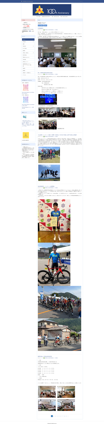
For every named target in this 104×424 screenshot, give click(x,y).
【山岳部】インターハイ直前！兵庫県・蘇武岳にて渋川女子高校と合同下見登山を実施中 (57, 135)
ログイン (81, 1)
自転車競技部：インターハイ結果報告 (46, 186)
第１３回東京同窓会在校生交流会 (45, 72)
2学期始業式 (40, 28)
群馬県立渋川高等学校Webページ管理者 (51, 29)
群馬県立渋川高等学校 (28, 1)
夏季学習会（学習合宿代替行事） (45, 356)
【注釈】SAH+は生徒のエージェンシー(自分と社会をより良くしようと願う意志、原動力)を (28, 121)
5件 (45, 25)
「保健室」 (30, 31)
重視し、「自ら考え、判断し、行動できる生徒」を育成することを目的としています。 (28, 125)
